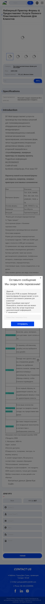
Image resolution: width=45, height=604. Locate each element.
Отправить (22, 324)
